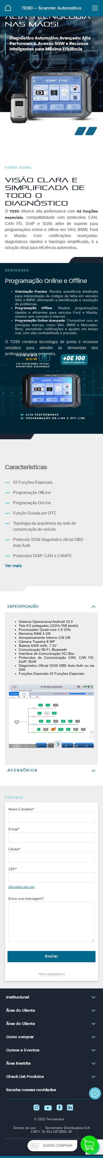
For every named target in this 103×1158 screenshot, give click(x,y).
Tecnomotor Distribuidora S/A (67, 1128)
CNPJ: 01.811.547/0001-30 (51, 1132)
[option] (51, 716)
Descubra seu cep (21, 887)
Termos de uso (24, 1128)
